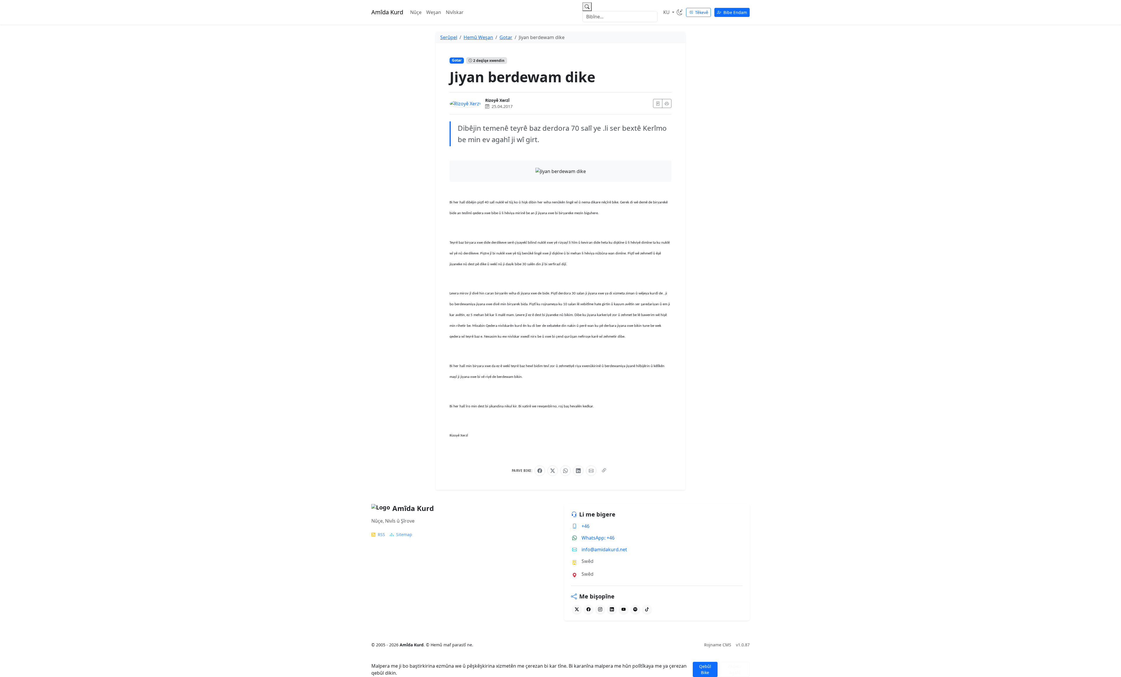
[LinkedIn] (578, 470)
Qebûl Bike (705, 669)
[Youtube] (623, 609)
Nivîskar (455, 12)
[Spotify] (635, 609)
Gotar (457, 60)
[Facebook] (540, 470)
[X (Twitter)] (552, 470)
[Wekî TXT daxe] (657, 103)
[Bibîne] (587, 6)
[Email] (591, 470)
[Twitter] (577, 609)
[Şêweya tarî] (680, 12)
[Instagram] (600, 609)
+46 (585, 526)
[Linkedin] (612, 609)
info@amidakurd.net (604, 549)
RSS (381, 534)
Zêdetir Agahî (735, 669)
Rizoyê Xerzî (497, 100)
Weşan (433, 12)
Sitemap (404, 534)
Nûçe (416, 12)
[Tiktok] (647, 609)
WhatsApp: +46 (598, 538)
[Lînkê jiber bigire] (604, 470)
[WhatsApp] (565, 470)
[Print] (666, 103)
